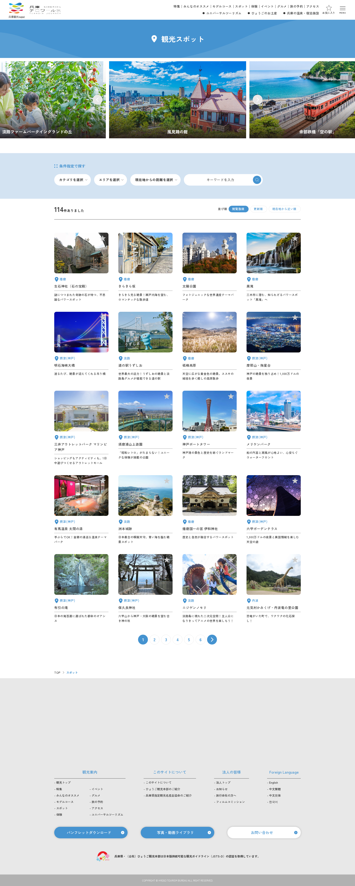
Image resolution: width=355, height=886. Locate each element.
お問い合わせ (262, 832)
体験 (254, 6)
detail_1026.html (274, 346)
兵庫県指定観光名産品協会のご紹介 (169, 795)
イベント (267, 6)
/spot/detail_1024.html (177, 99)
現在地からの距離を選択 (154, 179)
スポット (241, 6)
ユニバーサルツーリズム (224, 13)
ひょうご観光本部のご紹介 (163, 789)
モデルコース (222, 6)
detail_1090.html (209, 346)
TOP (57, 672)
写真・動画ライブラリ (175, 832)
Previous (98, 100)
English (273, 782)
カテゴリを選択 (71, 179)
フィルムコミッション (230, 802)
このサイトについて (159, 782)
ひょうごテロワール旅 (45, 10)
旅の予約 (296, 6)
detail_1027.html (81, 346)
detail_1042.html (209, 509)
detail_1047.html (81, 267)
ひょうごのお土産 (264, 13)
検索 (257, 180)
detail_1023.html (81, 588)
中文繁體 (275, 789)
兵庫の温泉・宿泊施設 (303, 13)
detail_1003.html (274, 428)
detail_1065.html (145, 509)
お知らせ (222, 789)
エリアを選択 (109, 179)
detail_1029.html (274, 509)
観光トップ (63, 782)
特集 (177, 6)
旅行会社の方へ (226, 795)
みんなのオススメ (196, 6)
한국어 (273, 802)
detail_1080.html (274, 588)
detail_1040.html (274, 267)
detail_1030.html (81, 509)
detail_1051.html (209, 267)
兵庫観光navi (16, 10)
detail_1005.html (81, 428)
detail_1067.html (209, 588)
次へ (212, 640)
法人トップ (223, 782)
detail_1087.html (145, 267)
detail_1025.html (145, 588)
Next (258, 100)
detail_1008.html (209, 428)
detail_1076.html (145, 346)
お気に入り (328, 12)
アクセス (312, 6)
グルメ (282, 6)
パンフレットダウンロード (89, 832)
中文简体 (275, 795)
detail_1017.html (145, 428)
